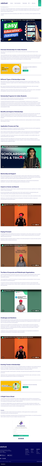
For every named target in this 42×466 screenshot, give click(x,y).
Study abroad (25, 3)
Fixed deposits (27, 451)
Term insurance (27, 454)
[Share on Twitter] (21, 438)
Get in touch (21, 435)
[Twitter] (1, 458)
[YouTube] (2, 458)
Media (37, 450)
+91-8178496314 (4, 452)
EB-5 (29, 3)
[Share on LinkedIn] (20, 438)
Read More (25, 70)
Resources (33, 3)
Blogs (37, 451)
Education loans (27, 452)
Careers (32, 451)
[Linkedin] (5, 458)
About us (11, 3)
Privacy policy (6, 461)
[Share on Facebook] (18, 438)
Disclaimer (10, 461)
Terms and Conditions (2, 461)
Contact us (32, 452)
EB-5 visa (26, 453)
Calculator (37, 452)
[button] (20, 3)
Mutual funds (27, 450)
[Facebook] (0, 458)
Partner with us (38, 453)
